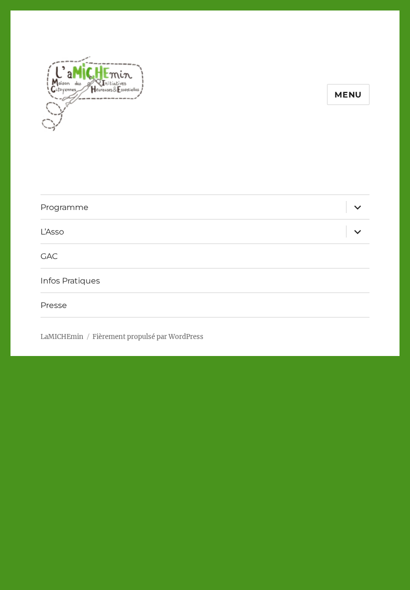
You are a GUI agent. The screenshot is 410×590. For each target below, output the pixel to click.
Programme (64, 207)
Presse (53, 305)
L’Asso (52, 231)
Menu (348, 95)
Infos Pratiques (70, 281)
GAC (49, 256)
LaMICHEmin (62, 336)
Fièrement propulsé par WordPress (148, 336)
